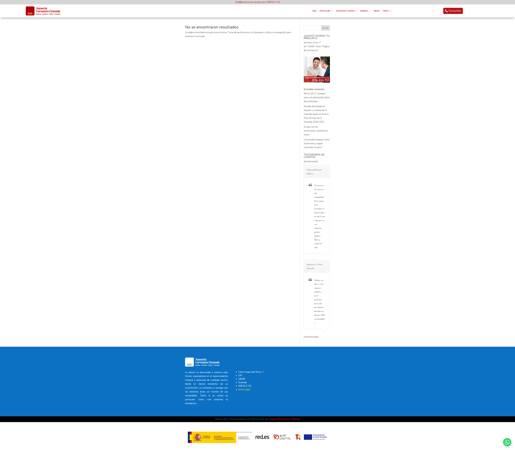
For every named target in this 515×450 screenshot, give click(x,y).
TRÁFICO (385, 11)
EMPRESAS (364, 11)
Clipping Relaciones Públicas (284, 418)
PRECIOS (377, 11)
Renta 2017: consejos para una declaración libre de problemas (317, 97)
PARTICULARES (324, 11)
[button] (507, 442)
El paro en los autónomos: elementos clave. (316, 130)
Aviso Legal (244, 389)
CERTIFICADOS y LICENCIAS (345, 11)
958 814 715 (273, 2)
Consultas (455, 11)
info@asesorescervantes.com (250, 2)
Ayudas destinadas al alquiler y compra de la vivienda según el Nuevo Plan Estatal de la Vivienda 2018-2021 (316, 114)
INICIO (314, 11)
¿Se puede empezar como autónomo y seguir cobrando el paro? (317, 143)
